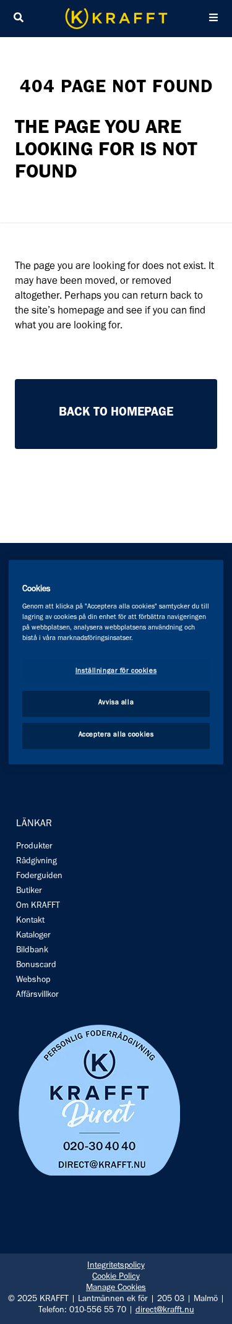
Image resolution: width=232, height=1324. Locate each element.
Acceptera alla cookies (116, 735)
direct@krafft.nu (164, 1311)
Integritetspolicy (116, 1266)
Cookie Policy (116, 1277)
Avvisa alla (116, 703)
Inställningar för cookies (116, 672)
